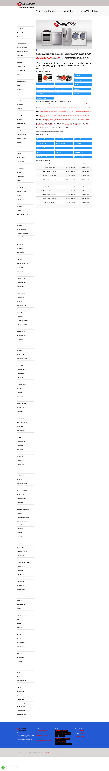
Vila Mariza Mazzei (21, 346)
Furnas (19, 433)
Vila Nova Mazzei (21, 486)
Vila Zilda (19, 543)
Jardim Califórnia (21, 679)
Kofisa (67, 52)
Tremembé (19, 149)
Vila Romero (20, 300)
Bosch (55, 51)
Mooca (19, 73)
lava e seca (63, 100)
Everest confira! (81, 154)
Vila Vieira (19, 535)
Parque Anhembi (21, 331)
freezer (77, 100)
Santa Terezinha (21, 361)
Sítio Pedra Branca (22, 293)
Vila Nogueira (20, 698)
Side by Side (80, 90)
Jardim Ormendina (21, 281)
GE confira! (65, 145)
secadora (81, 100)
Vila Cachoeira (20, 554)
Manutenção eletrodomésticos (42, 737)
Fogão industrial (66, 81)
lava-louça (88, 100)
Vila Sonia (19, 660)
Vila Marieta (20, 478)
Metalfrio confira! (82, 150)
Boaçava (19, 675)
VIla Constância (21, 187)
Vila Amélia (20, 240)
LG (48, 52)
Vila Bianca (20, 338)
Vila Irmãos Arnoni (21, 456)
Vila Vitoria (20, 376)
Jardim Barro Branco (22, 550)
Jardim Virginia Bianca (22, 539)
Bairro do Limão (21, 588)
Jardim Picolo (20, 297)
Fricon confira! (50, 145)
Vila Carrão (20, 103)
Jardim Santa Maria (22, 520)
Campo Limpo (20, 406)
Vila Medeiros (20, 168)
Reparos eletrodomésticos (41, 729)
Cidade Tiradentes (21, 43)
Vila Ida (19, 683)
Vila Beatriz (20, 672)
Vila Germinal (20, 198)
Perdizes (19, 626)
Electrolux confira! (67, 141)
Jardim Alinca (20, 175)
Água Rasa (19, 20)
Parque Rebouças (21, 702)
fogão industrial (70, 101)
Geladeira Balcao (82, 85)
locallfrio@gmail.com (81, 735)
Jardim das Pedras (21, 497)
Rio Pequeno (20, 645)
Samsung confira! (66, 154)
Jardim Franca (20, 569)
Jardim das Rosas (21, 512)
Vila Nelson (20, 221)
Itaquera (19, 62)
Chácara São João (21, 236)
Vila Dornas (20, 414)
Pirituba (19, 637)
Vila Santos (20, 312)
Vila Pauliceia (20, 353)
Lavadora (48, 94)
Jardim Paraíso (20, 285)
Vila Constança (21, 558)
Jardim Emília (20, 259)
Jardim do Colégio (21, 369)
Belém (18, 35)
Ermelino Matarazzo (22, 50)
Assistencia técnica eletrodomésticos (43, 740)
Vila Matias (20, 350)
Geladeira (64, 90)
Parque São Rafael (21, 81)
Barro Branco (20, 547)
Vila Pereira (20, 501)
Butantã (19, 600)
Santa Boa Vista (21, 706)
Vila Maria (19, 164)
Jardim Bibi (20, 391)
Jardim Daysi (20, 410)
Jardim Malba (20, 270)
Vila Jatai (19, 694)
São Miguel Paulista (22, 92)
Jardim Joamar (20, 463)
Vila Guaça (20, 266)
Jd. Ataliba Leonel (21, 384)
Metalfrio (47, 54)
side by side (72, 100)
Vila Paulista (20, 494)
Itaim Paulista (20, 58)
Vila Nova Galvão (21, 228)
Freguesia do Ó (21, 122)
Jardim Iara (20, 444)
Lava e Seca (65, 94)
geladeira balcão (62, 101)
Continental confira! (51, 141)
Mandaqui (19, 141)
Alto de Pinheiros (21, 664)
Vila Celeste (20, 255)
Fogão (47, 81)
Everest (57, 54)
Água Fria (19, 327)
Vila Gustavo (20, 160)
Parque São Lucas (21, 77)
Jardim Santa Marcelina (23, 516)
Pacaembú (19, 622)
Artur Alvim (20, 31)
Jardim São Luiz (21, 524)
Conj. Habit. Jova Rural (23, 213)
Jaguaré (19, 607)
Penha (18, 84)
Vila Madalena (20, 691)
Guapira (19, 202)
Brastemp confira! (66, 136)
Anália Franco (20, 24)
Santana (19, 145)
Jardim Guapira (21, 441)
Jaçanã (19, 130)
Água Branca (20, 584)
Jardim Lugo (20, 467)
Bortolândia (20, 395)
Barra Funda (20, 592)
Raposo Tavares (21, 641)
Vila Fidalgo (20, 425)
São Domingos (20, 649)
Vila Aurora (20, 244)
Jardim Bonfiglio (21, 615)
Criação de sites (46, 751)
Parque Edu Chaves (21, 190)
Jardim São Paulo (21, 134)
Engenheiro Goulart (22, 47)
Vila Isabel (19, 206)
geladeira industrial (54, 101)
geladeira (68, 100)
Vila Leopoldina (21, 656)
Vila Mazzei (20, 577)
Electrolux (69, 51)
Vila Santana (20, 365)
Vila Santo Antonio (22, 308)
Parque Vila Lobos (21, 713)
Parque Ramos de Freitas (23, 509)
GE (46, 52)
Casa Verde (20, 119)
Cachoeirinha (20, 115)
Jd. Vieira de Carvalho (22, 319)
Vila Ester (19, 194)
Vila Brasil (20, 399)
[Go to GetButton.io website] (3, 769)
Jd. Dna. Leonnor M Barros (23, 562)
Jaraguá (19, 611)
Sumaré (19, 653)
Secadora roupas (82, 94)
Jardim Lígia (20, 687)
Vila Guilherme (21, 156)
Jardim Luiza (20, 471)
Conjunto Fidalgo (22, 422)
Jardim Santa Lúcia (22, 709)
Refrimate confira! (51, 154)
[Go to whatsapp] (3, 767)
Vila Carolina (20, 183)
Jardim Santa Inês (21, 304)
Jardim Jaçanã (20, 209)
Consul (58, 51)
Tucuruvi (19, 153)
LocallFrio (27, 751)
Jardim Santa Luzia (22, 357)
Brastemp (50, 51)
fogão (84, 100)
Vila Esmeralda (21, 418)
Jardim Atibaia (20, 668)
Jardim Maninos (21, 278)
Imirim (18, 126)
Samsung (52, 52)
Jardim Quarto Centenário (24, 505)
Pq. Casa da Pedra (21, 403)
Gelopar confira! (81, 145)
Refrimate (52, 54)
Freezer (64, 85)
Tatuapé (19, 100)
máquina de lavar (57, 100)
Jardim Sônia (20, 315)
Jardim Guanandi (21, 342)
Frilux (59, 52)
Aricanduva (20, 28)
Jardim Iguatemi (21, 65)
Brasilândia (20, 111)
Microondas (80, 74)
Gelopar (63, 52)
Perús (18, 630)
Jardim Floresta (21, 429)
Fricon (56, 52)
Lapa (18, 619)
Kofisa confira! (49, 150)
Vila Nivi (19, 172)
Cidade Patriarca (21, 39)
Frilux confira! (81, 141)
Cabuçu (19, 179)
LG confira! (65, 150)
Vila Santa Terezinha (22, 232)
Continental (63, 51)
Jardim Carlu (20, 251)
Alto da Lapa (20, 596)
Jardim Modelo (21, 217)
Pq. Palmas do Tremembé (23, 490)
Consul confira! (81, 136)
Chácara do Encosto (22, 262)
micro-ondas (47, 101)
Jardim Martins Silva (22, 482)
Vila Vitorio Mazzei (22, 323)
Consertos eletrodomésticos (42, 732)
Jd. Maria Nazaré (21, 475)
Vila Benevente (21, 334)
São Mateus (20, 88)
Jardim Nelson (20, 581)
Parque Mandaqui (21, 274)
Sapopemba (20, 96)
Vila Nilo (19, 225)
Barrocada (20, 387)
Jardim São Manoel (21, 528)
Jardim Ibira (20, 448)
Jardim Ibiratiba (21, 452)
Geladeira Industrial (51, 90)
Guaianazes (20, 54)
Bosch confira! (50, 136)
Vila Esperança (21, 107)
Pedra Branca (20, 289)
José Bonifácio (21, 69)
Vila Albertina (20, 380)
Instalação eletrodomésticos (42, 734)
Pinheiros (19, 634)
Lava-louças (49, 85)
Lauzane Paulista (21, 137)
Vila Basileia (20, 247)
